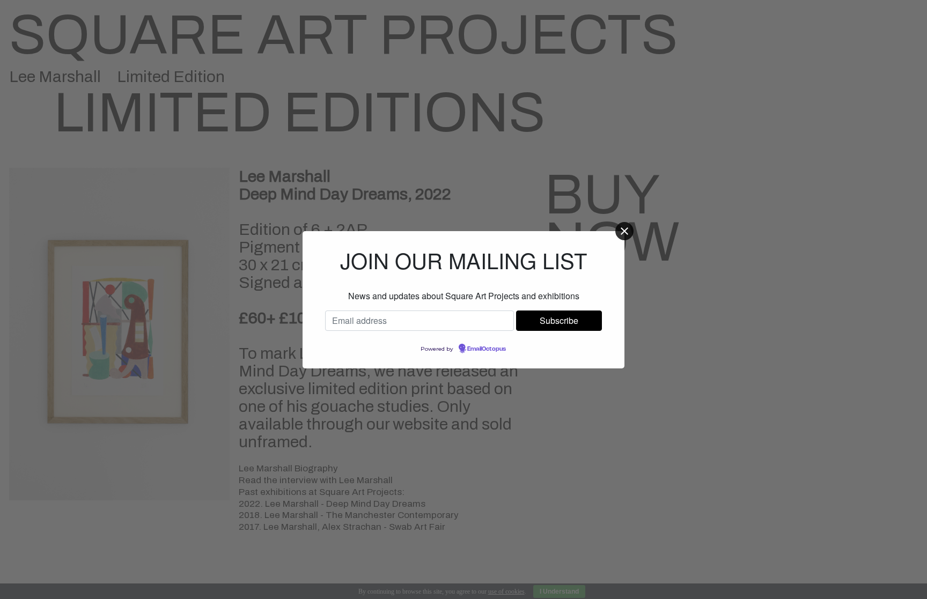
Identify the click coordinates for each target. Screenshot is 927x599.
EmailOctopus (486, 349)
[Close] (624, 231)
